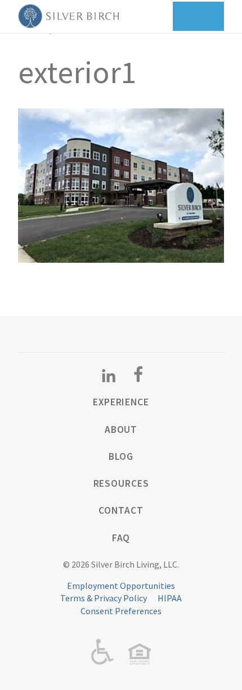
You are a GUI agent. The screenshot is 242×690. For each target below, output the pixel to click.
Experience (121, 402)
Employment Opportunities (121, 585)
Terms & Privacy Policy (103, 598)
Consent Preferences (121, 610)
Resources (121, 483)
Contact (120, 510)
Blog (121, 456)
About (121, 429)
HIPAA (170, 598)
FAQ (121, 538)
